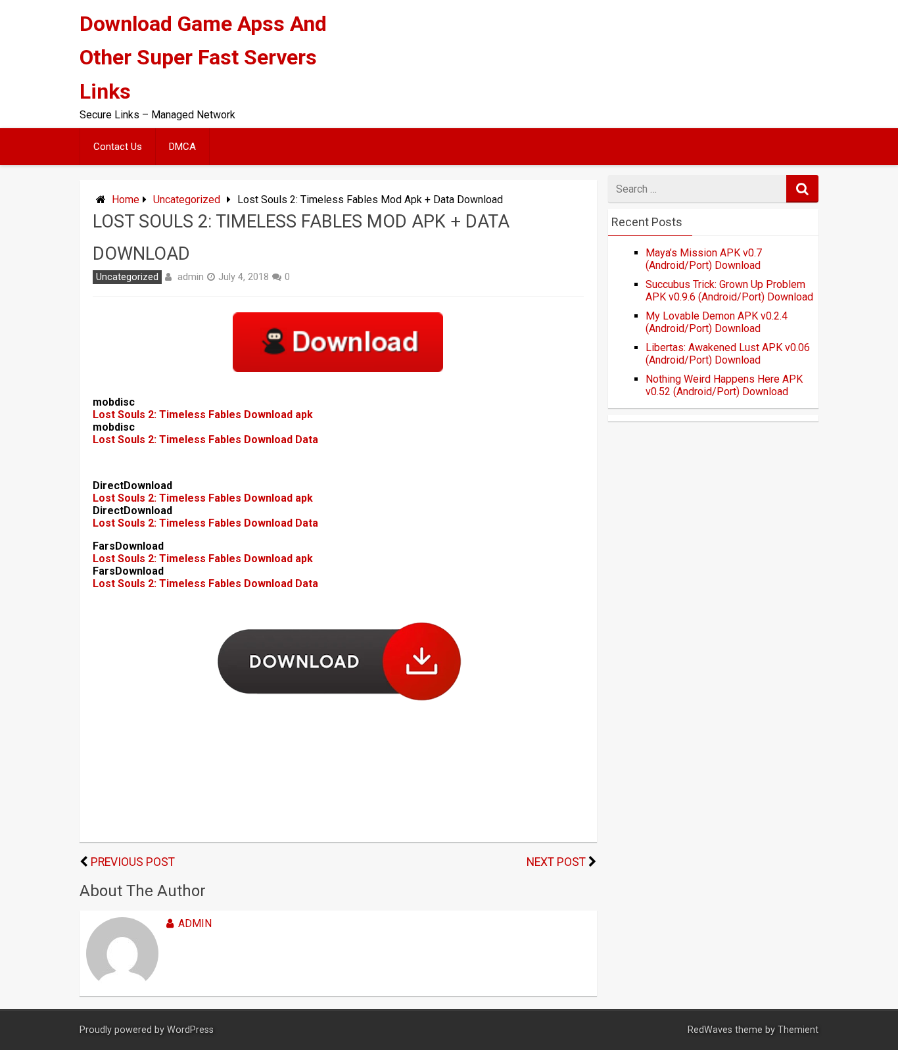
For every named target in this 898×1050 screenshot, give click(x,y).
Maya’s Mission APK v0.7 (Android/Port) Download (704, 259)
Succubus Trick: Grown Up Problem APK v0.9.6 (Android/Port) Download (729, 290)
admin (190, 277)
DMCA (182, 147)
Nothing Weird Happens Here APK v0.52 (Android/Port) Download (724, 385)
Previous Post (133, 862)
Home (125, 199)
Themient (798, 1030)
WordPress (190, 1030)
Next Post (556, 862)
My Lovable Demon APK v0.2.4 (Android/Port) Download (717, 322)
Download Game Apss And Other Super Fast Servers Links (203, 57)
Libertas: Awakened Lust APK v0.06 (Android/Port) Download (728, 353)
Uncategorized (186, 199)
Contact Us (117, 147)
